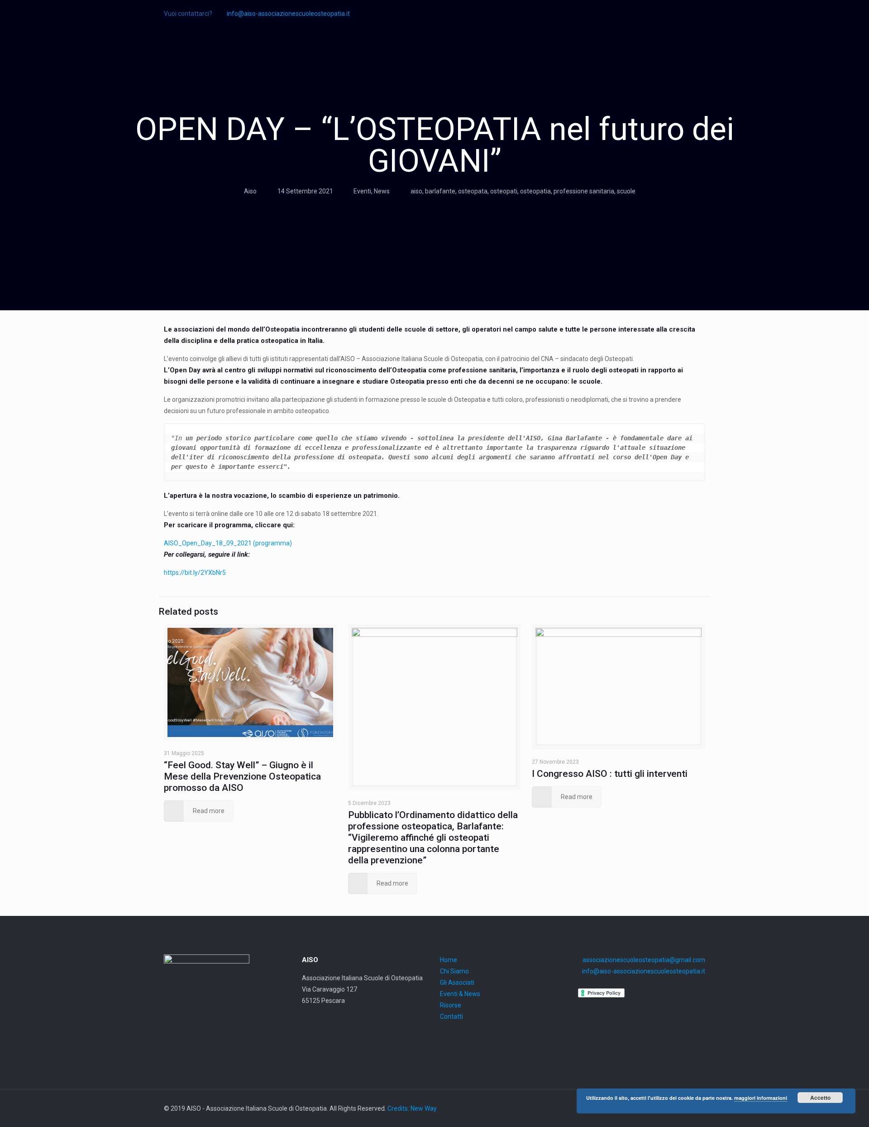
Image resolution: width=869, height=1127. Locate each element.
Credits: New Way (412, 1108)
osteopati (503, 191)
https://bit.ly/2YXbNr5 (195, 572)
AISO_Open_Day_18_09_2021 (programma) (228, 543)
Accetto (820, 1097)
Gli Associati (457, 982)
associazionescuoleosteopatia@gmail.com (644, 959)
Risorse (450, 1005)
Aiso (250, 191)
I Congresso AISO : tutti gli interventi (610, 773)
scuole (626, 191)
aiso (416, 191)
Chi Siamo (454, 971)
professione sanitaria (584, 191)
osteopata (472, 191)
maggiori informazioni (760, 1097)
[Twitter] (700, 14)
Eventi (362, 191)
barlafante (440, 191)
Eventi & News (460, 993)
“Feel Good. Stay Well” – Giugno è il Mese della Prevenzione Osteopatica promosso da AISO (242, 776)
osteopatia (535, 191)
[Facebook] (688, 14)
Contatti (451, 1016)
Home (448, 959)
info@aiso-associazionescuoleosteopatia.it (288, 13)
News (382, 191)
